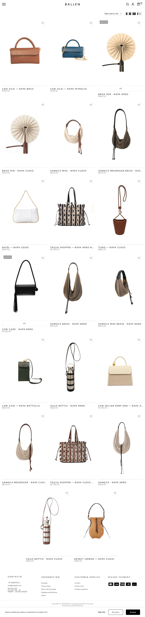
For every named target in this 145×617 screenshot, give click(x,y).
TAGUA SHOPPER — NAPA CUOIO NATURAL (76, 482)
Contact (77, 583)
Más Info (101, 612)
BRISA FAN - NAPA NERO (113, 94)
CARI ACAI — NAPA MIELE (18, 89)
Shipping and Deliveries (49, 592)
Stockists (44, 583)
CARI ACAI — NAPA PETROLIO (68, 89)
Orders (43, 595)
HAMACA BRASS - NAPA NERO (68, 324)
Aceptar (133, 612)
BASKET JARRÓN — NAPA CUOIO (94, 559)
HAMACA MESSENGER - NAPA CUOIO (24, 482)
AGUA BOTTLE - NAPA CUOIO (44, 559)
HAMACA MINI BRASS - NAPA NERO (119, 324)
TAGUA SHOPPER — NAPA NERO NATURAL (76, 247)
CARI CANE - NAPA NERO (17, 329)
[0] (138, 4)
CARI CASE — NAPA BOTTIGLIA (21, 406)
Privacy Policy (46, 586)
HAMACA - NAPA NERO (112, 482)
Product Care (79, 586)
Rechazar (115, 612)
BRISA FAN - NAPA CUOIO (18, 171)
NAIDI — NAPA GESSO (15, 247)
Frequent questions (81, 589)
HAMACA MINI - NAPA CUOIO (68, 171)
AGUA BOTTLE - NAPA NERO (67, 406)
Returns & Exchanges (48, 589)
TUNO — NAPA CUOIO (112, 247)
